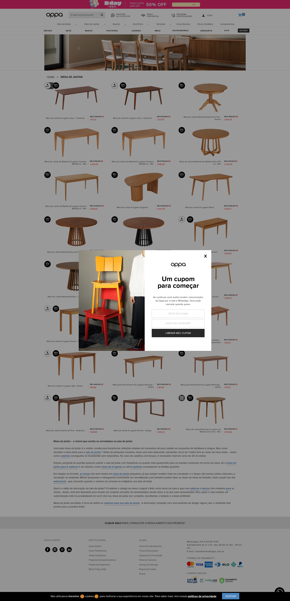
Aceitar (230, 596)
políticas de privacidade (202, 596)
